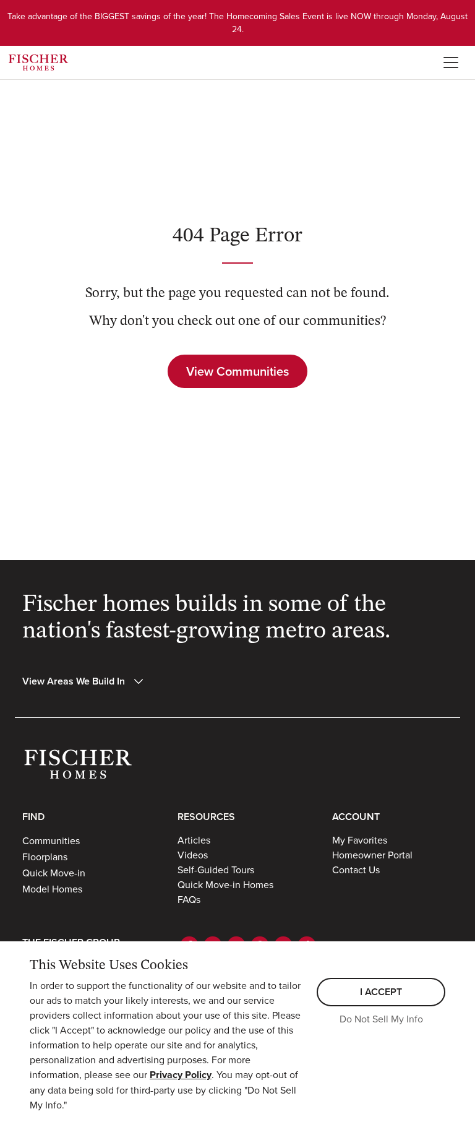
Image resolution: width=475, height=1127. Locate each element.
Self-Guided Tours (216, 869)
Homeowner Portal (372, 854)
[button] (83, 681)
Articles (194, 840)
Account (356, 817)
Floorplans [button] (44, 856)
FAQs (189, 899)
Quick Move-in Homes (225, 884)
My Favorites (359, 840)
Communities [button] (51, 840)
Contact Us (356, 869)
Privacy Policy (181, 1075)
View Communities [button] (237, 371)
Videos (193, 854)
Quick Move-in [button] (53, 872)
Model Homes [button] (52, 889)
